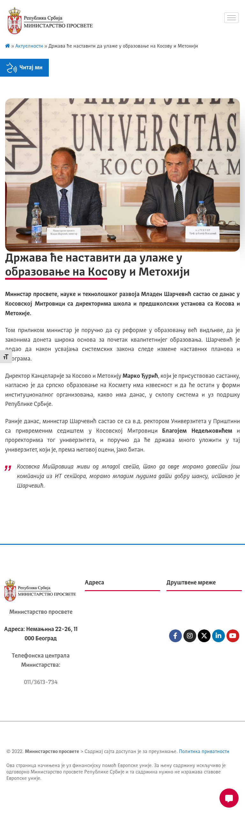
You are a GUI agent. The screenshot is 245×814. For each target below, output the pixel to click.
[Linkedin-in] (218, 635)
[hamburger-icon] (231, 17)
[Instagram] (189, 635)
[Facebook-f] (175, 635)
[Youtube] (232, 635)
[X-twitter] (204, 635)
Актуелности (29, 46)
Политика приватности (204, 751)
